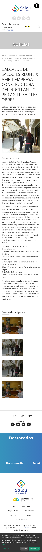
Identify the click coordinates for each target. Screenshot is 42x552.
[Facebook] (13, 424)
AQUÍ (3, 544)
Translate (10, 30)
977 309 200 (25, 528)
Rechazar (24, 549)
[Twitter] (18, 424)
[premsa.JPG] (12, 347)
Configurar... (6, 549)
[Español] (29, 26)
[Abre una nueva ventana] (14, 18)
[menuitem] (26, 26)
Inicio (4, 55)
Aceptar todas (34, 549)
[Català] (26, 26)
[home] (21, 8)
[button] (3, 3)
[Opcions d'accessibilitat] (36, 6)
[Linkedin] (23, 424)
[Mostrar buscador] (38, 26)
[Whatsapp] (29, 424)
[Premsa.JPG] (12, 325)
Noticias (12, 55)
